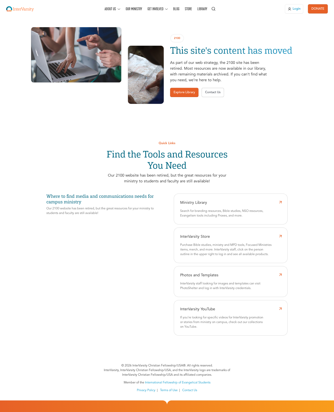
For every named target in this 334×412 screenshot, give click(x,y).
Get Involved (155, 9)
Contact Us (189, 390)
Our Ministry (134, 9)
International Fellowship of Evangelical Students (177, 382)
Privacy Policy (146, 390)
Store (188, 9)
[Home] (20, 9)
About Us (110, 9)
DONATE (317, 8)
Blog (176, 9)
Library (202, 9)
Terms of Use (169, 390)
